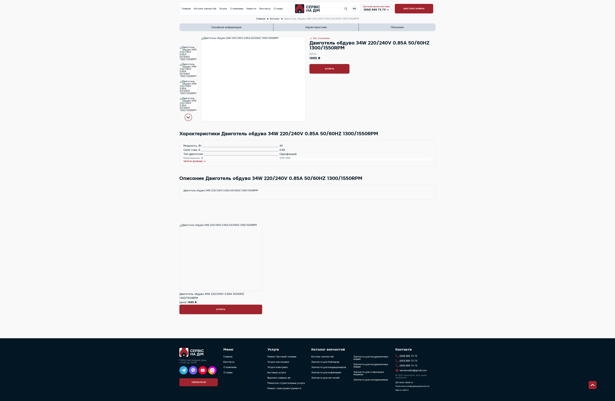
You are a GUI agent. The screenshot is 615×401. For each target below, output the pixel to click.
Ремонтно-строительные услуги (286, 383)
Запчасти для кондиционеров (328, 367)
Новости (251, 9)
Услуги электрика (277, 367)
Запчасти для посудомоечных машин (370, 358)
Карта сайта (402, 390)
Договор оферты (404, 382)
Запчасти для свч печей (325, 378)
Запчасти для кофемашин (326, 372)
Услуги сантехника (278, 362)
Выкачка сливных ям (278, 378)
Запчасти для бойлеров (325, 362)
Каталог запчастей (205, 9)
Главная (186, 9)
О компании (236, 9)
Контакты (265, 9)
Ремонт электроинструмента (284, 388)
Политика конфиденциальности (412, 386)
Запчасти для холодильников (370, 380)
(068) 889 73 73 (375, 9)
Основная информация (226, 27)
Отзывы (278, 9)
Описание (397, 27)
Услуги (223, 9)
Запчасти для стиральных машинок (368, 373)
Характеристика (316, 27)
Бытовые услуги (276, 372)
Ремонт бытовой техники (281, 357)
